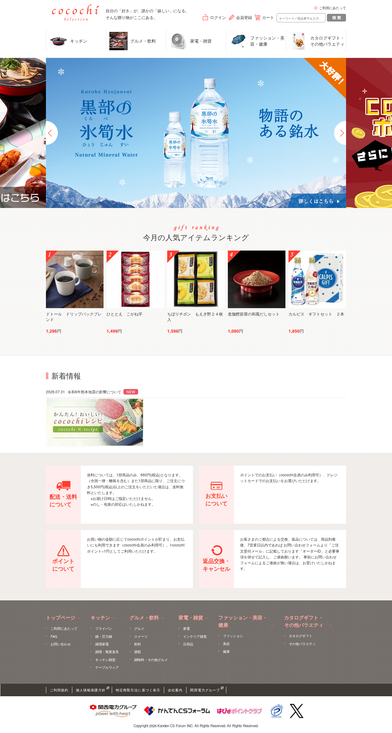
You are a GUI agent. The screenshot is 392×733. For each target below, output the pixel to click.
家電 (186, 628)
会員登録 (244, 17)
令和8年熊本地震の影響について (83, 391)
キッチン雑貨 (105, 659)
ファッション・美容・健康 (267, 41)
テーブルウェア (107, 667)
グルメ (139, 628)
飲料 (137, 643)
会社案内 (175, 689)
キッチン (78, 41)
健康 (226, 651)
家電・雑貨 (201, 41)
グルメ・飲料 (143, 41)
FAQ (54, 636)
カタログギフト (300, 635)
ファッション (233, 635)
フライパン (103, 628)
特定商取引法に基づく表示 (138, 689)
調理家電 (102, 643)
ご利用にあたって (332, 8)
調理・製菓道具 (107, 651)
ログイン (218, 17)
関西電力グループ (205, 689)
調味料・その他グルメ (151, 659)
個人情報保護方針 (91, 689)
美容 (226, 643)
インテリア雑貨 (195, 636)
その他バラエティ (302, 643)
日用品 (188, 643)
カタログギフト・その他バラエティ (327, 41)
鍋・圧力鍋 (103, 636)
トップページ (60, 617)
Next (340, 133)
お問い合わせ (61, 643)
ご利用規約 (59, 689)
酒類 (137, 651)
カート (268, 17)
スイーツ (141, 636)
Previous (52, 133)
